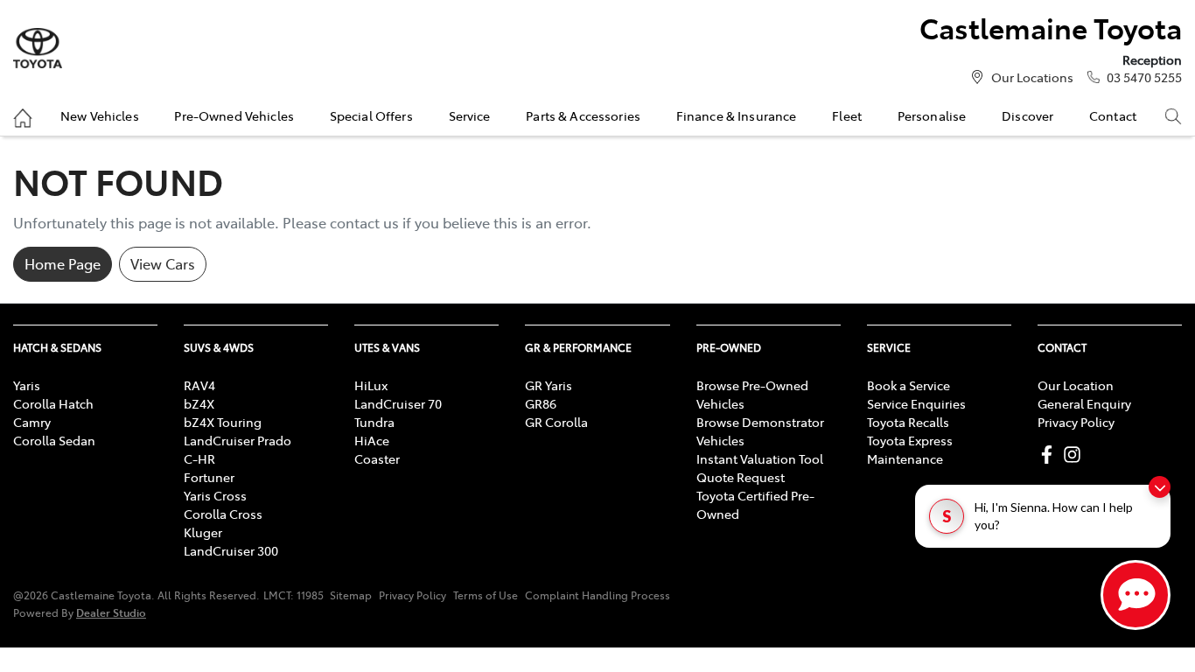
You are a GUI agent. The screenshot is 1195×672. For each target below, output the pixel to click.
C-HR (199, 458)
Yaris (26, 385)
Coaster (377, 458)
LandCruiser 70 (398, 403)
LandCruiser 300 (231, 550)
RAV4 (199, 385)
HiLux (371, 385)
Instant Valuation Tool (759, 458)
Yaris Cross (215, 495)
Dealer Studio (111, 612)
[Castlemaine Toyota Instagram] (1075, 454)
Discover (1027, 115)
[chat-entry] (1136, 595)
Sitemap (351, 595)
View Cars (162, 263)
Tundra (374, 421)
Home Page (62, 263)
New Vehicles (99, 115)
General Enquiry (1084, 403)
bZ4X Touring (223, 421)
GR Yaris (548, 385)
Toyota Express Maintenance (910, 449)
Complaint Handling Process (597, 595)
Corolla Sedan (54, 440)
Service (470, 115)
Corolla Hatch (53, 403)
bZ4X (199, 403)
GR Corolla (556, 421)
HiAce (371, 440)
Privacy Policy (1076, 421)
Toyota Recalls (908, 421)
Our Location (1076, 385)
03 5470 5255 (1144, 77)
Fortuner (209, 477)
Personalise (932, 115)
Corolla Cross (223, 513)
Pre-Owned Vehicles (234, 115)
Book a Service (908, 385)
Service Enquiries (916, 403)
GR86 (540, 403)
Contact (1112, 115)
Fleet (847, 115)
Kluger (203, 532)
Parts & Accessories (583, 115)
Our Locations (1032, 77)
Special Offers (371, 115)
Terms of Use (485, 595)
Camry (32, 421)
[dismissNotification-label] (1160, 487)
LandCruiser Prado (237, 440)
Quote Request (740, 477)
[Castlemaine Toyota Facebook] (1050, 454)
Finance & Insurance (736, 115)
